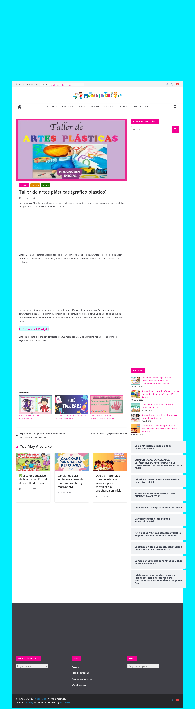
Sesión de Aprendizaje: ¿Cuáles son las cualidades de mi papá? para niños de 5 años (160, 394)
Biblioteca (67, 106)
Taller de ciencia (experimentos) (106, 433)
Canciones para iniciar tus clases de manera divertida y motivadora (70, 481)
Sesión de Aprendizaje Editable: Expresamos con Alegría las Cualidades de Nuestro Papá (157, 380)
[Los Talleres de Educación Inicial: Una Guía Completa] (71, 404)
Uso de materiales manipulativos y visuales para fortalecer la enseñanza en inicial (109, 483)
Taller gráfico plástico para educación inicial (31, 417)
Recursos (95, 106)
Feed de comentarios (82, 679)
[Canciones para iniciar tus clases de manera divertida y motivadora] (72, 455)
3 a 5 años (24, 185)
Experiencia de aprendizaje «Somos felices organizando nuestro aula (42, 435)
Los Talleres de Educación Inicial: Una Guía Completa (70, 417)
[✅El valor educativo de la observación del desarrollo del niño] (33, 455)
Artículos (52, 106)
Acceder (76, 667)
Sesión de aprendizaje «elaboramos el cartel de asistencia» (66, 85)
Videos (81, 106)
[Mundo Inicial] (19, 106)
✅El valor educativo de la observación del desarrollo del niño (33, 479)
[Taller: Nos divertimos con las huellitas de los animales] (106, 404)
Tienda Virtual (140, 106)
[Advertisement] (85, 21)
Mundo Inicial (41, 198)
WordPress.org (79, 685)
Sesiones (109, 106)
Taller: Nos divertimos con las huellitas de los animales (104, 417)
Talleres (123, 106)
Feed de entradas (80, 672)
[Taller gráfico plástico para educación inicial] (35, 404)
